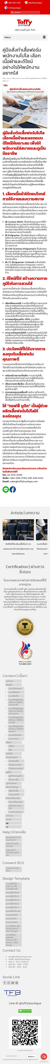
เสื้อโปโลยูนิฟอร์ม (33, 594)
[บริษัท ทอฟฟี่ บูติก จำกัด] (25, 23)
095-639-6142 (35, 478)
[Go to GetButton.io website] (44, 1061)
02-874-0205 (14, 475)
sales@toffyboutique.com (24, 481)
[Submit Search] (12, 12)
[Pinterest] (16, 983)
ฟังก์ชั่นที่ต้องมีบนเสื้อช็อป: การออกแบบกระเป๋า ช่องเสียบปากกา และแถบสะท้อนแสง (18, 548)
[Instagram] (9, 983)
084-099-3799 (18, 478)
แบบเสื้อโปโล (40, 604)
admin (8, 78)
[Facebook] (5, 983)
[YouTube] (12, 983)
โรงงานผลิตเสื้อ (10, 589)
